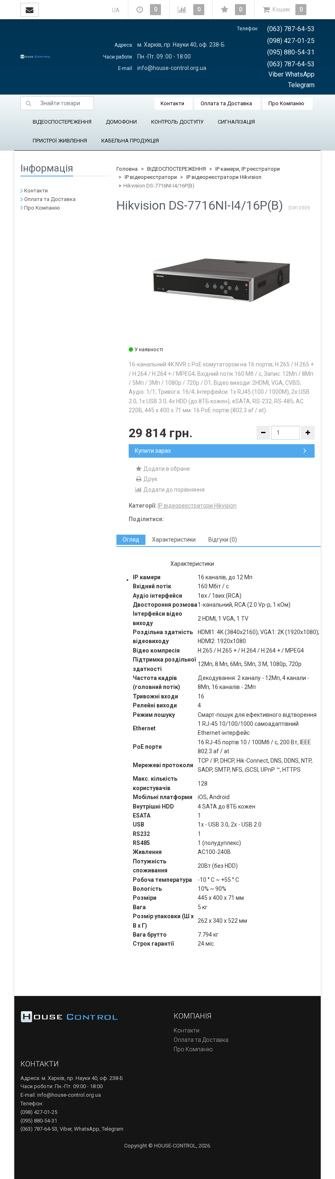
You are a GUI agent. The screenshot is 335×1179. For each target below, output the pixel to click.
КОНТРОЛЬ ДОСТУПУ (177, 122)
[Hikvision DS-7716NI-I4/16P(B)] (222, 281)
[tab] (130, 540)
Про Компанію (286, 103)
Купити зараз (153, 450)
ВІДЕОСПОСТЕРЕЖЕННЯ (62, 122)
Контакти (172, 103)
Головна (127, 169)
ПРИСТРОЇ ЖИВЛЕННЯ (60, 141)
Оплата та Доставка (226, 103)
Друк (149, 479)
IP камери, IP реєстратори (247, 169)
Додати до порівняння (173, 489)
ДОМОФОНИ (121, 122)
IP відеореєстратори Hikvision (223, 177)
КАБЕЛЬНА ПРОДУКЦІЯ (130, 141)
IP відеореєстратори (151, 177)
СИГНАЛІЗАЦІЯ (236, 122)
